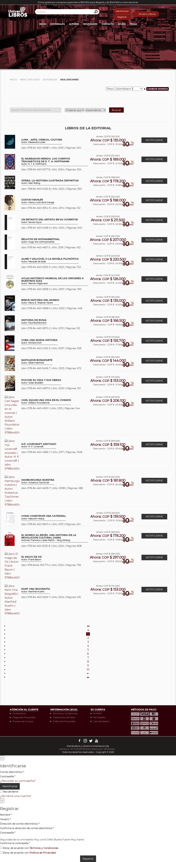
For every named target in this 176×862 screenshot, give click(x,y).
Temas (133, 24)
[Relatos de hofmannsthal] (10, 241)
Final (88, 677)
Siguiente (88, 673)
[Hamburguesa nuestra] (12, 490)
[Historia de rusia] (10, 323)
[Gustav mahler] (10, 202)
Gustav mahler (37, 200)
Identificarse (122, 11)
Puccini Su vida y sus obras (41, 381)
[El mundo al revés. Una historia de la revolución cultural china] (10, 538)
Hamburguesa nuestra (37, 481)
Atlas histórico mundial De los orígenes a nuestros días (52, 281)
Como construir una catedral (43, 517)
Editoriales (57, 24)
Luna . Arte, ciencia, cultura (41, 140)
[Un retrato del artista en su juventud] (10, 222)
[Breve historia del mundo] (10, 303)
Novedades (90, 24)
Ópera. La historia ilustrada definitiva (50, 181)
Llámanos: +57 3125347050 (72, 749)
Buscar (116, 110)
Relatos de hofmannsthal (40, 240)
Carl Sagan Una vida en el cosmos (46, 401)
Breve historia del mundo (40, 301)
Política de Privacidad (64, 721)
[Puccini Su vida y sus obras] (10, 383)
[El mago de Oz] (12, 565)
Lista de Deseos (101, 721)
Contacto (108, 24)
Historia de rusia (34, 321)
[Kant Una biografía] (12, 599)
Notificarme (154, 140)
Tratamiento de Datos (64, 717)
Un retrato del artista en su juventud (49, 220)
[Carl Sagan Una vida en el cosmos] (12, 414)
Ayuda (121, 24)
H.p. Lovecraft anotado (38, 445)
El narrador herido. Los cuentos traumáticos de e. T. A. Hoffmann (45, 161)
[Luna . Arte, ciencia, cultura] (10, 141)
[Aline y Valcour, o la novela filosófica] (10, 261)
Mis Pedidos (99, 717)
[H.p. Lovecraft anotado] (12, 454)
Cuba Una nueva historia (39, 341)
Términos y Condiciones (65, 713)
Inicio (42, 24)
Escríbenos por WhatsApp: (102, 749)
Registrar (122, 17)
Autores (74, 24)
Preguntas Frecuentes (23, 717)
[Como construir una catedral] (10, 517)
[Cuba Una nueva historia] (9, 343)
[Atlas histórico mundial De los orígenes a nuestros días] (10, 281)
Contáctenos (19, 713)
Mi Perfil (97, 713)
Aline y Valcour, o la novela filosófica (50, 260)
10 (88, 669)
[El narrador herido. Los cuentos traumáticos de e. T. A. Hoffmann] (10, 161)
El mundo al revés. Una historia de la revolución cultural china (48, 538)
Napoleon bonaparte (36, 361)
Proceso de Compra (22, 721)
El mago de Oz (31, 558)
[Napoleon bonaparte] (10, 363)
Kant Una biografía (35, 590)
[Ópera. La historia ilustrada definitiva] (10, 182)
